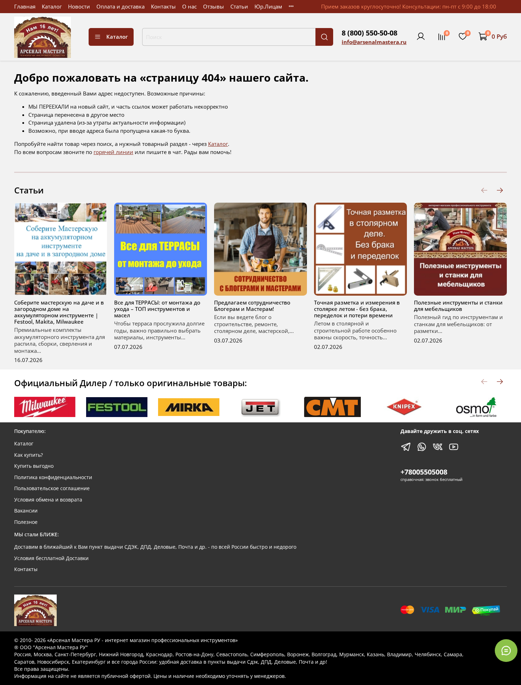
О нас (189, 6)
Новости (79, 6)
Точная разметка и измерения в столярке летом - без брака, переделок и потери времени (357, 309)
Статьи (239, 6)
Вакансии (26, 511)
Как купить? (28, 455)
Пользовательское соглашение (52, 488)
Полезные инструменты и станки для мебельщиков (458, 305)
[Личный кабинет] (420, 36)
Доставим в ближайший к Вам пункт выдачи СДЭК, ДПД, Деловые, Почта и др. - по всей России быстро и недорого (155, 547)
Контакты (163, 6)
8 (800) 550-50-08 (369, 33)
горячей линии (113, 151)
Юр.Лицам (268, 6)
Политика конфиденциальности (53, 477)
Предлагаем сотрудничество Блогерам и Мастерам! (252, 305)
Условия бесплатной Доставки (51, 558)
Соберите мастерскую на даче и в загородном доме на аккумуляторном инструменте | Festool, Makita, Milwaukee (59, 312)
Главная (24, 6)
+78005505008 (423, 472)
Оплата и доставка (120, 6)
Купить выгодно (34, 466)
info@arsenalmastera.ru (374, 41)
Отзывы (213, 6)
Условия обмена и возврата (48, 500)
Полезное (26, 522)
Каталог (52, 6)
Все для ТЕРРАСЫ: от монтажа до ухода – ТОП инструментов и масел (157, 309)
